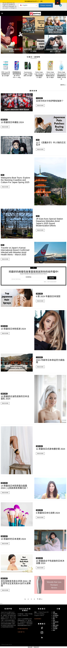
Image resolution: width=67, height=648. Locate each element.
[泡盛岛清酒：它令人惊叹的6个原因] (33, 44)
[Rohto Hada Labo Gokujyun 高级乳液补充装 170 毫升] (50, 65)
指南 (54, 623)
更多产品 (62, 84)
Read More (40, 105)
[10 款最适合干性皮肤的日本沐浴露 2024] (17, 563)
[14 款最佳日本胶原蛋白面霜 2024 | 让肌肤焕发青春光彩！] (50, 488)
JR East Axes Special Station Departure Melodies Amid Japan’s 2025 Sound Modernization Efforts (49, 222)
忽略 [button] (41, 1)
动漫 (33, 28)
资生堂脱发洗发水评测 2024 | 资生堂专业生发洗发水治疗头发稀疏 (16, 583)
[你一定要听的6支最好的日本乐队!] (12, 35)
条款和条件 (36, 647)
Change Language (45, 5)
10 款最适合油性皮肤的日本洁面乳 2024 (15, 397)
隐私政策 (30, 647)
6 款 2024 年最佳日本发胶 (48, 296)
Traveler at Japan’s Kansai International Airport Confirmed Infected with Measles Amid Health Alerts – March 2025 (15, 251)
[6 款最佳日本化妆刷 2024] (17, 514)
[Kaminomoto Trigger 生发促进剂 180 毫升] (28, 65)
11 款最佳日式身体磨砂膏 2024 (50, 449)
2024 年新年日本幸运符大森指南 (50, 361)
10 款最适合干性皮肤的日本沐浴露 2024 (50, 562)
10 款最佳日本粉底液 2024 (13, 329)
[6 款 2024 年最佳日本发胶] (17, 298)
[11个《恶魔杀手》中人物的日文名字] (17, 145)
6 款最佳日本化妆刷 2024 (48, 513)
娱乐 (54, 618)
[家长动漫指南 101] (55, 25)
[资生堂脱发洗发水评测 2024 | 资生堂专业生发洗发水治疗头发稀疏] (50, 585)
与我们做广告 (21, 632)
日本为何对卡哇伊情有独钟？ (50, 101)
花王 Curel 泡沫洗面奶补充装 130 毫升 (5, 74)
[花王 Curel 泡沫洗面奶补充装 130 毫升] (5, 65)
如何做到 (55, 627)
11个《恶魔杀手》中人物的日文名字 (51, 143)
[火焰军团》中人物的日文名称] (33, 25)
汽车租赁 (55, 613)
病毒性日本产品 (31, 1)
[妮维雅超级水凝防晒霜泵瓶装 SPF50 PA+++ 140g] (17, 65)
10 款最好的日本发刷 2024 (13, 539)
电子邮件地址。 (29, 277)
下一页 (39, 599)
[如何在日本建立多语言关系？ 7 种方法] (55, 44)
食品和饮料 (33, 46)
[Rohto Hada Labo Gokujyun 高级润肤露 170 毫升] (39, 65)
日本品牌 (55, 628)
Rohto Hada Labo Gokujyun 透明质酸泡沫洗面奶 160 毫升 (61, 75)
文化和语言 (11, 46)
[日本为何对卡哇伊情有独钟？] (17, 102)
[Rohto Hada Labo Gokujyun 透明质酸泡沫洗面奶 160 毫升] (61, 65)
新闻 (2, 245)
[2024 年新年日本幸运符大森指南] (17, 363)
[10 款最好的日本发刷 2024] (50, 540)
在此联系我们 (37, 618)
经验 (2, 174)
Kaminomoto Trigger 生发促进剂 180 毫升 (28, 74)
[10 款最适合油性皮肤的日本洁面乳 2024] (50, 399)
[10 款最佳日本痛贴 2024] (50, 124)
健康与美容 (4, 119)
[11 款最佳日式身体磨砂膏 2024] (17, 450)
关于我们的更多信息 (23, 628)
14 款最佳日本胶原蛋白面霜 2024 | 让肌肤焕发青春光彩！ (14, 487)
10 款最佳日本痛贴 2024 (12, 122)
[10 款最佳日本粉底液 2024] (50, 330)
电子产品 (55, 617)
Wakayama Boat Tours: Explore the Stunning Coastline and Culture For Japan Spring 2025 (15, 179)
